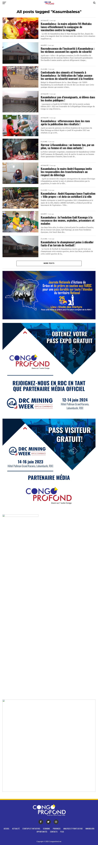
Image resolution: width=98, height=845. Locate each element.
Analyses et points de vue (73, 828)
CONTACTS (53, 831)
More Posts (49, 263)
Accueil (6, 828)
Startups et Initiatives (31, 828)
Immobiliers (89, 828)
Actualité (16, 828)
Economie (46, 828)
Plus (62, 831)
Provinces (56, 828)
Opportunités (42, 831)
